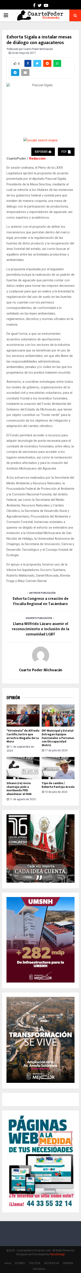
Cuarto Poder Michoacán (38, 49)
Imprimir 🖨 (43, 151)
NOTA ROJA (51, 1263)
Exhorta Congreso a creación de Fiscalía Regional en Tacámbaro (40, 601)
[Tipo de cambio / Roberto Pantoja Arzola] (58, 768)
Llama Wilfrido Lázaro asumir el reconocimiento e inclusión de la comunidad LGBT (40, 629)
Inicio (8, 1263)
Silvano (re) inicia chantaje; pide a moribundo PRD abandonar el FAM (19, 788)
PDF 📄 (66, 151)
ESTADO (20, 1263)
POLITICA (34, 1263)
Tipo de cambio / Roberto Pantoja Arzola (58, 785)
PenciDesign (57, 1254)
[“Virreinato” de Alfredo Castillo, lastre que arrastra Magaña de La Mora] (23, 715)
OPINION (68, 1263)
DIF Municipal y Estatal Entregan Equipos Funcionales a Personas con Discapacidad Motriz (58, 738)
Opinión (13, 697)
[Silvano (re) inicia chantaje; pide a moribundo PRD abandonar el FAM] (23, 768)
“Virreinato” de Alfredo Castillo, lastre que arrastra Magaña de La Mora (22, 736)
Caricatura (39, 1268)
